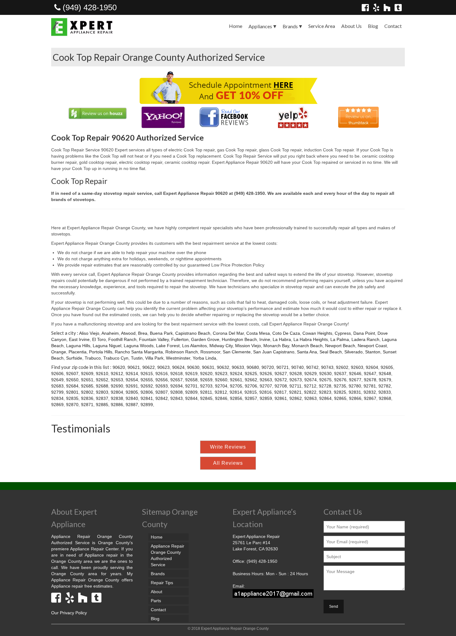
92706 (251, 385)
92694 (176, 385)
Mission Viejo (248, 345)
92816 (265, 392)
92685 (87, 385)
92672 (281, 379)
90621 (133, 367)
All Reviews (228, 463)
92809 (191, 392)
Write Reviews (228, 447)
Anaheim (110, 333)
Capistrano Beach (192, 333)
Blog (373, 26)
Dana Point (364, 333)
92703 (206, 385)
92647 (370, 373)
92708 (281, 385)
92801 (72, 392)
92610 (102, 373)
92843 (176, 398)
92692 (147, 385)
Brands (290, 26)
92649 (57, 379)
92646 (355, 373)
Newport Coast (372, 345)
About (156, 591)
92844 (191, 398)
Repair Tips (162, 582)
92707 (266, 385)
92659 (206, 379)
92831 (355, 392)
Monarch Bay (276, 345)
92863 (310, 398)
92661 (236, 379)
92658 (191, 379)
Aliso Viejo (89, 333)
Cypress (343, 333)
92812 (221, 392)
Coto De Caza (286, 333)
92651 (87, 379)
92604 (372, 367)
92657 (176, 379)
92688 (102, 385)
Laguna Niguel (107, 345)
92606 (57, 373)
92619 (191, 373)
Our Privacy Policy (69, 612)
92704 (221, 385)
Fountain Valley (154, 339)
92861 (281, 398)
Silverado (353, 351)
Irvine (264, 339)
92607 (72, 373)
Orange (58, 351)
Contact (393, 26)
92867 (370, 398)
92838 (117, 398)
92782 (384, 385)
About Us (351, 26)
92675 (325, 379)
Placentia (78, 351)
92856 (236, 398)
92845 (206, 398)
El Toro (99, 339)
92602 (342, 367)
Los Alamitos (194, 345)
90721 (282, 367)
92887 (132, 404)
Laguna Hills (78, 345)
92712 (310, 385)
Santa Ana (307, 351)
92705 (236, 385)
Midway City (221, 345)
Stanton (372, 351)
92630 (325, 373)
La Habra (282, 339)
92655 (147, 379)
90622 (148, 367)
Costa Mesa (258, 333)
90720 (268, 367)
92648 (385, 373)
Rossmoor (210, 351)
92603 (357, 367)
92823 (325, 392)
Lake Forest (168, 345)
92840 (132, 398)
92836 (87, 398)
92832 (370, 392)
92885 (102, 404)
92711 (295, 385)
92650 (72, 379)
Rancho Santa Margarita (139, 351)
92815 (250, 392)
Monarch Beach (307, 345)
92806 (147, 392)
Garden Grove (205, 339)
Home (235, 26)
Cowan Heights (317, 333)
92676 (340, 379)
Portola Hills (100, 351)
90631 (208, 367)
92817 (280, 392)
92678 (370, 379)
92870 (72, 404)
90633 (238, 367)
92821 (295, 392)
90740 (297, 367)
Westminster (178, 358)
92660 (221, 379)
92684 (72, 385)
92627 (281, 373)
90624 (178, 367)
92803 (102, 392)
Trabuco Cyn (115, 358)
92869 (57, 404)
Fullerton (180, 339)
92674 (310, 379)
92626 (266, 373)
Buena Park (161, 333)
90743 (327, 367)
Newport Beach (340, 345)
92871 (87, 404)
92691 (132, 385)
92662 (251, 379)
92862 (295, 398)
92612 (117, 373)
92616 (161, 373)
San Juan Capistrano (273, 351)
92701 (191, 385)
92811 (206, 392)
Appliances (260, 26)
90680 (253, 367)
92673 (295, 379)
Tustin (137, 358)
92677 (355, 379)
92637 (340, 373)
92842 (161, 398)
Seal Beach (331, 351)
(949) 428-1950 (88, 7)
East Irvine (79, 339)
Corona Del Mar (228, 333)
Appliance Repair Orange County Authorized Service (167, 555)
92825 (340, 392)
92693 (161, 385)
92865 (340, 398)
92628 (295, 373)
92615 (147, 373)
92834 (57, 398)
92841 (147, 398)
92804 (117, 392)
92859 (266, 398)
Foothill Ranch (122, 339)
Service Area (321, 26)
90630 (193, 367)
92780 (355, 385)
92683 (57, 385)
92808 (176, 392)
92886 (117, 404)
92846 (221, 398)
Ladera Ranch (365, 339)
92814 (236, 392)
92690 (117, 385)
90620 (119, 367)
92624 (236, 373)
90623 (163, 367)
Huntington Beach (239, 339)
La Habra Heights (310, 339)
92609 (87, 373)
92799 (57, 392)
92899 (147, 404)
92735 (340, 385)
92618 (176, 373)
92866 (355, 398)
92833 (384, 392)
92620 (206, 373)
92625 (251, 373)
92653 (117, 379)
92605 (387, 367)
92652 (102, 379)
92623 (221, 373)
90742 (312, 367)
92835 (72, 398)
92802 (87, 392)
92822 (310, 392)
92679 (385, 379)
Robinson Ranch (181, 351)
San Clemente (237, 351)
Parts (156, 600)
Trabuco (93, 358)
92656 (161, 379)
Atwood (128, 333)
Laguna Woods (139, 345)
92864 (325, 398)
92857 (251, 398)
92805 (132, 392)
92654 (132, 379)
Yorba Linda (204, 358)
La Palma (339, 339)
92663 (266, 379)
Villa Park (154, 358)
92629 (310, 373)
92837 (102, 398)
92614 (132, 373)
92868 (385, 398)
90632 (223, 367)
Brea (142, 333)
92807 (161, 392)
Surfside (74, 358)
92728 (325, 385)
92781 (370, 385)
